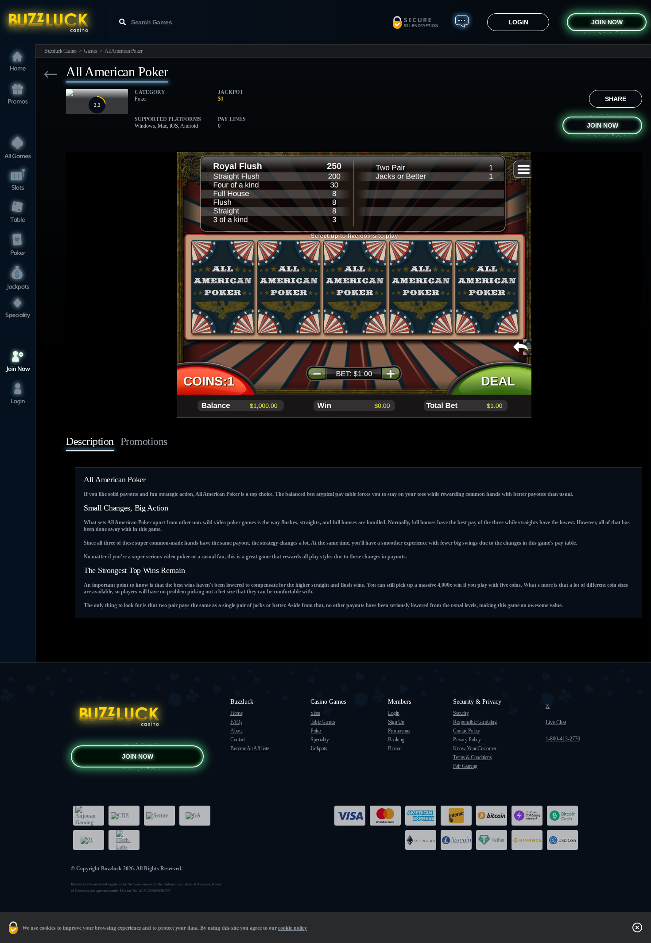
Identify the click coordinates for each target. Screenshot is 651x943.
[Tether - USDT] (491, 840)
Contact (237, 739)
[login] (17, 394)
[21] (88, 840)
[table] (17, 211)
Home (236, 713)
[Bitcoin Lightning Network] (527, 816)
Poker (316, 731)
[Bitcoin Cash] (562, 816)
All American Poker (123, 51)
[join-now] (17, 361)
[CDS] (124, 816)
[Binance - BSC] (527, 840)
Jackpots (318, 748)
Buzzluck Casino (60, 51)
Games (90, 51)
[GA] (194, 816)
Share (615, 98)
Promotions (399, 731)
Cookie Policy (466, 731)
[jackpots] (17, 276)
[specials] (17, 308)
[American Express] (420, 816)
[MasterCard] (385, 816)
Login (518, 22)
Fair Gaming (465, 766)
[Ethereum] (420, 840)
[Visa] (349, 816)
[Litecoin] (456, 840)
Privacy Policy (466, 739)
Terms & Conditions (472, 757)
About (236, 731)
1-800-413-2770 (563, 739)
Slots (315, 713)
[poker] (17, 244)
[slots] (17, 179)
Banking (396, 739)
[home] (17, 62)
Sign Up (396, 722)
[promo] (17, 94)
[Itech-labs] (124, 840)
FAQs (236, 722)
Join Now (607, 22)
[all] (17, 147)
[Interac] (456, 816)
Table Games (322, 722)
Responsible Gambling (474, 722)
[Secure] (159, 816)
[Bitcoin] (491, 816)
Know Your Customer (474, 748)
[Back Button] (50, 74)
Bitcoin (395, 748)
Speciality (319, 739)
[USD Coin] (562, 840)
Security (461, 713)
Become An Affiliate (249, 748)
